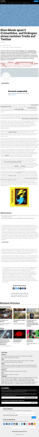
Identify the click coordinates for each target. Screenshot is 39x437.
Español (7, 377)
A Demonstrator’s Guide (13, 357)
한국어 (6, 382)
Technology (4, 357)
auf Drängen (22, 50)
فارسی (19, 380)
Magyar (11, 380)
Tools (9, 2)
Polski (2, 379)
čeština (3, 380)
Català (11, 383)
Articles (3, 354)
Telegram (3, 63)
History (23, 356)
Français (7, 47)
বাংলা (13, 382)
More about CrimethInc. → (31, 397)
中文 (24, 379)
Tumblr (31, 63)
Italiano (11, 47)
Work (25, 365)
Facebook (16, 166)
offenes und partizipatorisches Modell (12, 161)
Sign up (33, 417)
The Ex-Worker (4, 371)
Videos (19, 360)
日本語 (14, 379)
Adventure (6, 356)
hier (6, 66)
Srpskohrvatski (30, 380)
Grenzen (7, 155)
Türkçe (15, 380)
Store (16, 2)
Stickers (15, 360)
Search (19, 2)
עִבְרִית (24, 382)
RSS (6, 354)
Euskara (7, 380)
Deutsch (16, 377)
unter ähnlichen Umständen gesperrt (30, 118)
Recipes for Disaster (6, 366)
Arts (2, 356)
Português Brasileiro (17, 47)
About (28, 2)
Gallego (17, 383)
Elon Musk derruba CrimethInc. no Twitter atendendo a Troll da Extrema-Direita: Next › (19, 296)
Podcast (3, 369)
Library (5, 2)
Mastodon (10, 62)
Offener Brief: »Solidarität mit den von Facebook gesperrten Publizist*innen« (18, 218)
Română (10, 382)
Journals (7, 360)
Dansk (21, 382)
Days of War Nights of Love (18, 366)
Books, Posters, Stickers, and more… (10, 374)
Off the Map (4, 368)
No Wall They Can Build (30, 366)
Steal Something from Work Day (14, 362)
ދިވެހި (14, 383)
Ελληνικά (7, 379)
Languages (24, 2)
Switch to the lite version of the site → (19, 431)
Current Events (5, 45)
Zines (2, 360)
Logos (26, 360)
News (10, 45)
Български (19, 379)
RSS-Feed (17, 63)
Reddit (3, 65)
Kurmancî (22, 383)
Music (23, 360)
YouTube (36, 63)
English (3, 47)
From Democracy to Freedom (8, 365)
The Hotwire (24, 371)
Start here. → (34, 402)
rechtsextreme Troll (31, 107)
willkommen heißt (13, 131)
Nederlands (24, 380)
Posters (11, 360)
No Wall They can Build (14, 371)
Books (2, 2)
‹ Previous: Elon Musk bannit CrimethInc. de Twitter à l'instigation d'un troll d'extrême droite (19, 293)
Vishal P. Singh (5, 241)
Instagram (23, 166)
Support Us (36, 1)
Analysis (11, 356)
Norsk (26, 383)
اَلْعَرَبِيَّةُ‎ (2, 382)
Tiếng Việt (6, 383)
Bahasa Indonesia (29, 379)
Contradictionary (20, 365)
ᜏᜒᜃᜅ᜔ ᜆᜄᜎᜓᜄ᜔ (31, 383)
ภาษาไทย (28, 382)
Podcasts (13, 2)
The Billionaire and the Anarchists (9, 215)
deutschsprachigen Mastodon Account (24, 62)
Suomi (11, 379)
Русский (35, 377)
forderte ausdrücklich (19, 109)
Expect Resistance (31, 365)
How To (27, 356)
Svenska (17, 382)
